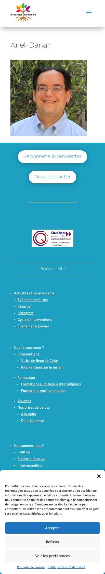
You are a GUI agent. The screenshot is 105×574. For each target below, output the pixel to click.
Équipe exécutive (31, 459)
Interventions (28, 354)
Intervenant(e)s (30, 465)
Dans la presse (32, 421)
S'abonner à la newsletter (52, 157)
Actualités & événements (34, 293)
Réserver (25, 306)
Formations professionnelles (43, 391)
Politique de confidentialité (66, 567)
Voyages (24, 401)
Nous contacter (52, 177)
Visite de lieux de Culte (39, 361)
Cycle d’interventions (35, 319)
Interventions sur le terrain (42, 367)
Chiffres (24, 452)
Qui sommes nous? (29, 445)
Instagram (25, 313)
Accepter (52, 528)
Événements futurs (33, 300)
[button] (97, 476)
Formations (26, 377)
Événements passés (33, 326)
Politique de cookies (31, 567)
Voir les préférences (52, 556)
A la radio (28, 414)
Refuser (52, 542)
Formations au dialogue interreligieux (51, 384)
